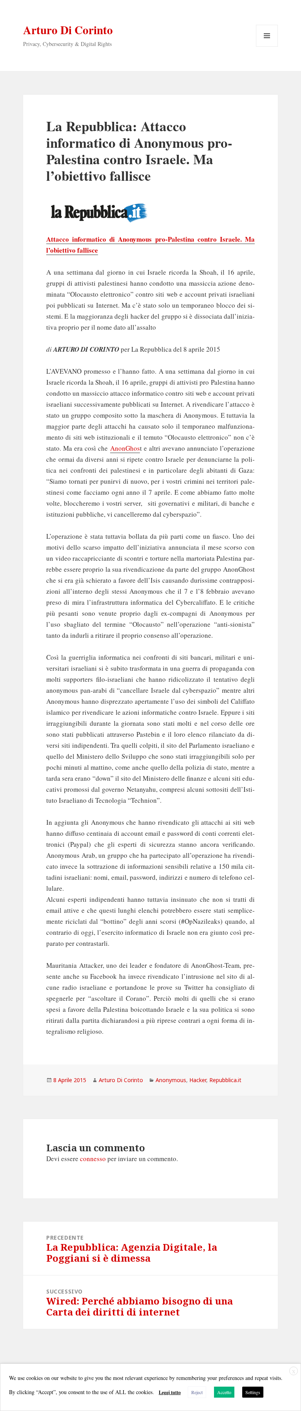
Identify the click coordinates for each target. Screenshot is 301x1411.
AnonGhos (125, 448)
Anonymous (171, 1080)
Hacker (197, 1080)
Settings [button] (252, 1392)
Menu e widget (267, 46)
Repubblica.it (225, 1080)
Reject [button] (197, 1392)
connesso (93, 1158)
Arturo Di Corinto (68, 30)
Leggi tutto (170, 1392)
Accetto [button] (224, 1392)
